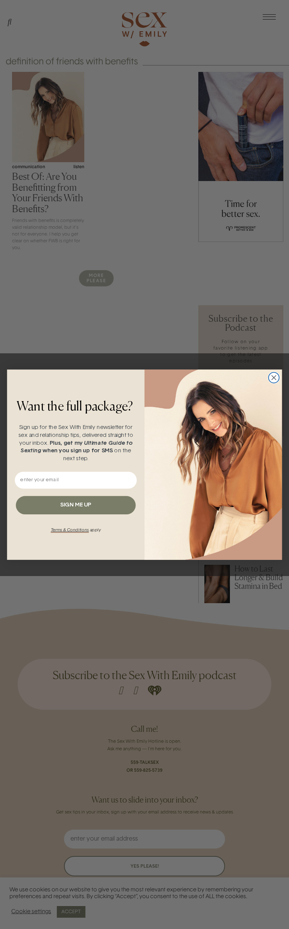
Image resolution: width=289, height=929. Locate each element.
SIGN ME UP (75, 505)
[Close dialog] (274, 377)
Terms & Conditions (70, 530)
